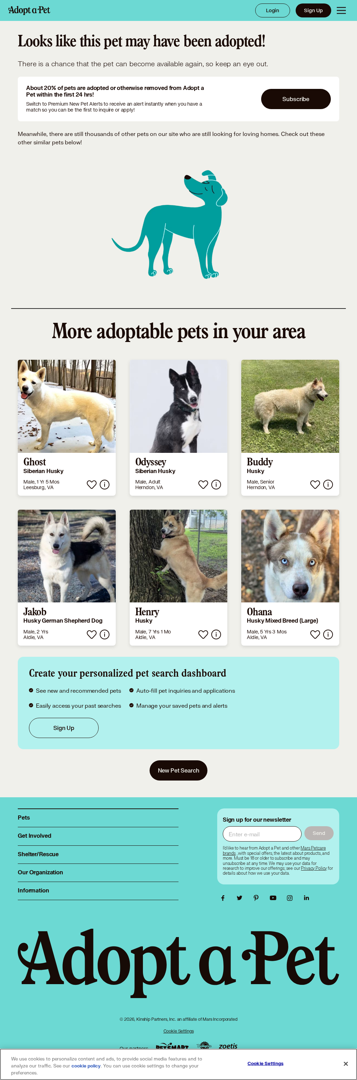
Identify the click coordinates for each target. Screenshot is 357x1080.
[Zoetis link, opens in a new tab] (228, 1046)
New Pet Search (178, 770)
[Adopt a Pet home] (29, 10)
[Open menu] (341, 10)
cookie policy (86, 1066)
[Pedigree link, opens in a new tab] (204, 1046)
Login (272, 10)
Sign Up (313, 10)
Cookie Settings (179, 1031)
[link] (67, 428)
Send (319, 833)
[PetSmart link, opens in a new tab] (172, 1046)
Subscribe (295, 99)
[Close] (346, 1064)
